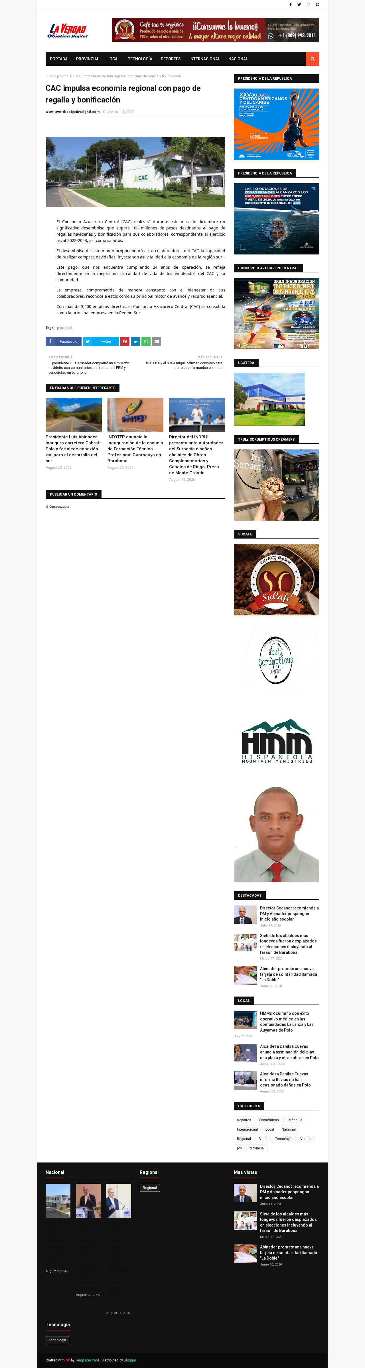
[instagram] (308, 4)
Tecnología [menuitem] (140, 59)
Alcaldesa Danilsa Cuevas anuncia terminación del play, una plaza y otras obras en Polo (289, 1052)
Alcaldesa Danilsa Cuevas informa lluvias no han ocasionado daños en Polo (285, 1079)
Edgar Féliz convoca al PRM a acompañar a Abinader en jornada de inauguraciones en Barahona (62, 1243)
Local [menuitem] (113, 59)
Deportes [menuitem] (171, 59)
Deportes (244, 1120)
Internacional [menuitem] (204, 59)
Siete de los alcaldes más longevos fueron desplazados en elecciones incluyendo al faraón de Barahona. (288, 944)
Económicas (269, 1120)
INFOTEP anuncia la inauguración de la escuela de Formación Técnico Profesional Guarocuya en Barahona (135, 448)
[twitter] (299, 4)
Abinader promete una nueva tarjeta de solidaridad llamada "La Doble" (288, 974)
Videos (305, 1139)
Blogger (130, 1360)
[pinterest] (317, 4)
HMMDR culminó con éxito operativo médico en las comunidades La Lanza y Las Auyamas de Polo (287, 1021)
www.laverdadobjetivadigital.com (73, 112)
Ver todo (122, 1173)
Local (269, 1129)
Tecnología (284, 1139)
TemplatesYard (87, 1360)
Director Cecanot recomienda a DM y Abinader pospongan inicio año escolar (289, 913)
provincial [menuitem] (87, 59)
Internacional (247, 1129)
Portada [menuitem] (59, 59)
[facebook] (290, 4)
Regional (244, 1139)
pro (239, 1148)
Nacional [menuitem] (238, 59)
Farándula (294, 1120)
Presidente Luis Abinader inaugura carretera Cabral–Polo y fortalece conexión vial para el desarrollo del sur (74, 448)
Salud (263, 1139)
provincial (64, 76)
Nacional (289, 1129)
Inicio (50, 76)
